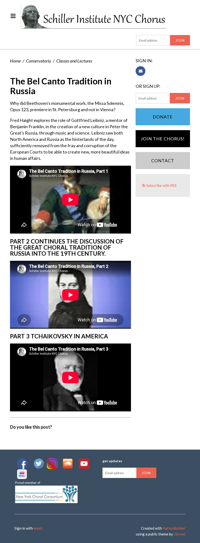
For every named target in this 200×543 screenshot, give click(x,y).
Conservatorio (38, 60)
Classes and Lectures (74, 60)
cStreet (180, 534)
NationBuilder (174, 528)
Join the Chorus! (163, 138)
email (38, 528)
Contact (162, 160)
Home (15, 60)
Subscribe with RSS (161, 185)
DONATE (163, 116)
